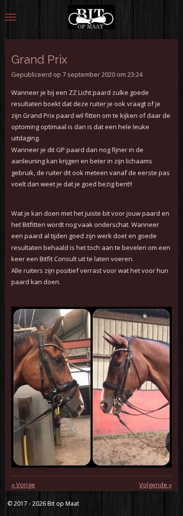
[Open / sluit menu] (10, 17)
